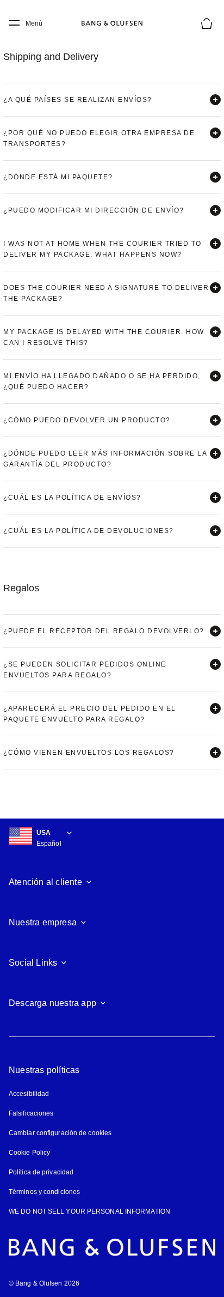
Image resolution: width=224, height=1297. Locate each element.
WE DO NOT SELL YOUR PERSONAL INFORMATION (89, 1211)
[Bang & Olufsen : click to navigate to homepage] (112, 23)
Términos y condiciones (44, 1192)
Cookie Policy (29, 1152)
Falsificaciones (31, 1113)
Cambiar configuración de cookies (60, 1133)
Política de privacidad (41, 1172)
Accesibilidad (29, 1094)
